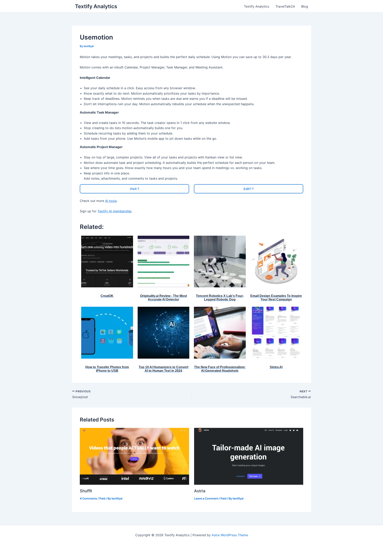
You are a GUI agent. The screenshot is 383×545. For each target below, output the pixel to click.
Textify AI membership (114, 211)
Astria (199, 491)
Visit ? (134, 189)
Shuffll (86, 491)
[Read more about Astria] (248, 456)
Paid (102, 498)
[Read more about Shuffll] (134, 456)
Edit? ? (249, 189)
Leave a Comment (206, 498)
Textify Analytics (96, 6)
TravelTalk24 (285, 6)
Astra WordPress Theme (230, 535)
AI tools (111, 201)
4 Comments (88, 498)
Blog (304, 6)
